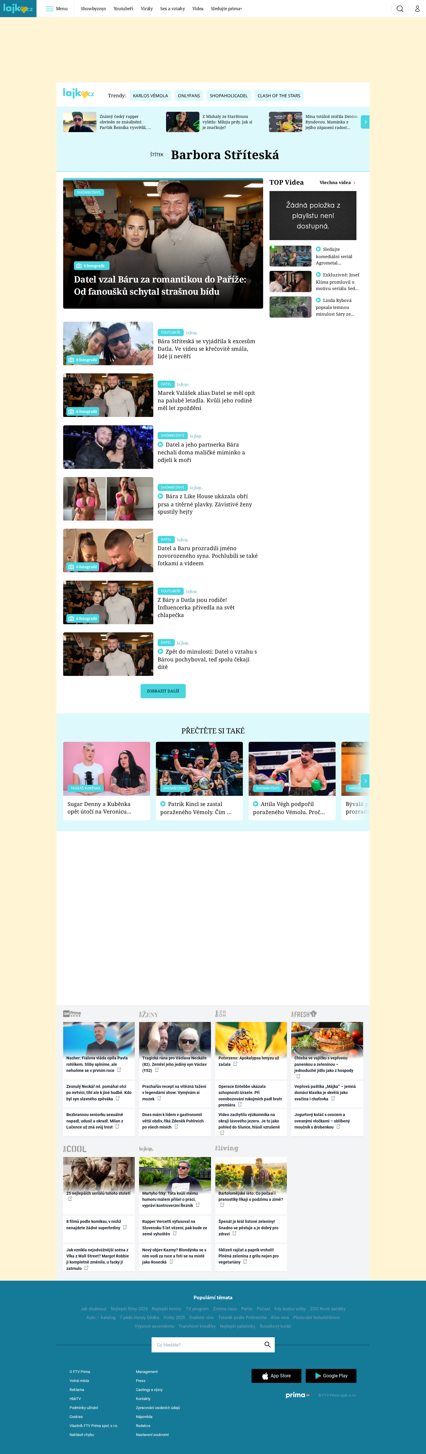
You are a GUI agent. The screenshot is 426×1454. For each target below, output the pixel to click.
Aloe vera (280, 1317)
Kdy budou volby (290, 1308)
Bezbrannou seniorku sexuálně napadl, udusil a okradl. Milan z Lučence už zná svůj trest (94, 1120)
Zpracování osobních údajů (158, 1408)
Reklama (77, 1390)
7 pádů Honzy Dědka (139, 1317)
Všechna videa (336, 182)
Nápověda (144, 1417)
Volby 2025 (174, 1317)
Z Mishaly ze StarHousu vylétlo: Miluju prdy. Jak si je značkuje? (227, 122)
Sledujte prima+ (226, 8)
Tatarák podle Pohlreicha (242, 1317)
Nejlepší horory (166, 1308)
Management (147, 1372)
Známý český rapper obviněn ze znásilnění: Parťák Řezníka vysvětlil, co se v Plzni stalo (126, 124)
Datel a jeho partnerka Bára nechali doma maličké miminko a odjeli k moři (201, 452)
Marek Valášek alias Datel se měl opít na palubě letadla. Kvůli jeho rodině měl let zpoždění (206, 400)
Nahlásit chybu (82, 1435)
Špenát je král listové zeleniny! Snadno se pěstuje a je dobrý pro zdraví (248, 1227)
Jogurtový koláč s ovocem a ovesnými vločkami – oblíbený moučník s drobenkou (322, 1120)
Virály (147, 8)
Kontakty (143, 1399)
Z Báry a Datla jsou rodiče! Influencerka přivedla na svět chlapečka (196, 607)
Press (140, 1381)
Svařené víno (201, 1317)
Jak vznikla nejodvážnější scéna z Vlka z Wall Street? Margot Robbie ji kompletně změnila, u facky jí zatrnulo (97, 1259)
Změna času (225, 1308)
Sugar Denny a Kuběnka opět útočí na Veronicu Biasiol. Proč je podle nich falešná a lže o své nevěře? (102, 808)
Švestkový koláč (275, 1326)
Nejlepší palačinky (237, 1326)
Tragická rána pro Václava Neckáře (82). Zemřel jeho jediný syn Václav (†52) (174, 1064)
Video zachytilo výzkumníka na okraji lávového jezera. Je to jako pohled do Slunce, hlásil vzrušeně (249, 1120)
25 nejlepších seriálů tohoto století (98, 1193)
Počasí (263, 1308)
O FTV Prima (80, 1372)
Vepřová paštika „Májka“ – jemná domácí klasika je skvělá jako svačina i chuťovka (325, 1092)
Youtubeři (123, 8)
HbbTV (75, 1399)
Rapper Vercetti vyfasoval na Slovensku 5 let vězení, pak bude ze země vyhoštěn (174, 1227)
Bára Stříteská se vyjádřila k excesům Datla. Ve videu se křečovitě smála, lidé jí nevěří (206, 348)
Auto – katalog (100, 1317)
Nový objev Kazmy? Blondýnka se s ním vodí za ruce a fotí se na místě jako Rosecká (174, 1256)
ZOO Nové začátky (328, 1308)
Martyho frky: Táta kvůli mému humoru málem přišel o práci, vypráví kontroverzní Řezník (170, 1199)
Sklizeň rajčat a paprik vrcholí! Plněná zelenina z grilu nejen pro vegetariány (249, 1256)
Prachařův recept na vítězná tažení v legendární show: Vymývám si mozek (174, 1092)
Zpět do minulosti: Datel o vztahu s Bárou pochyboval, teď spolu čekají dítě (207, 659)
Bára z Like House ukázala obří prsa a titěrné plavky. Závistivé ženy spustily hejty (205, 503)
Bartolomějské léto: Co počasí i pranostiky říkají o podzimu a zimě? (251, 1196)
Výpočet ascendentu (154, 1326)
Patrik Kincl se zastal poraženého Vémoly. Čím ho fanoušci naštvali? (197, 808)
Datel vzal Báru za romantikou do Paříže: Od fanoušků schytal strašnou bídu (160, 285)
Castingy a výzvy (149, 1390)
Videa (197, 8)
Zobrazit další (163, 691)
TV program (197, 1308)
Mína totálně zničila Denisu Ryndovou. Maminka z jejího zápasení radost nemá (331, 124)
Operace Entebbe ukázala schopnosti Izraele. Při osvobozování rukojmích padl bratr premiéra (250, 1095)
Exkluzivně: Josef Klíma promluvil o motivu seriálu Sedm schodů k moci (337, 285)
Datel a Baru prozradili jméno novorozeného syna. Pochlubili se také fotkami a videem (208, 555)
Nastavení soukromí (152, 1435)
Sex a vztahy (172, 8)
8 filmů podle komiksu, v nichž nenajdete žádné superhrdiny (93, 1224)
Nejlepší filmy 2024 (129, 1308)
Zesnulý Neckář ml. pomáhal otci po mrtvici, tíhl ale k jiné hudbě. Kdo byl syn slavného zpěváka (99, 1092)
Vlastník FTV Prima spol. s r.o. (94, 1426)
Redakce (143, 1426)
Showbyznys (93, 8)
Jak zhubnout (93, 1308)
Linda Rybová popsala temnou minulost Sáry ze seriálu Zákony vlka (336, 310)
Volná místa (79, 1381)
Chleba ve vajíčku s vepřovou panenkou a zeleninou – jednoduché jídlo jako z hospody (323, 1064)
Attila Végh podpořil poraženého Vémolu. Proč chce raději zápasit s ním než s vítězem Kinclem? (286, 808)
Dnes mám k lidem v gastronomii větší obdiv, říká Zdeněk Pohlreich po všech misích (173, 1120)
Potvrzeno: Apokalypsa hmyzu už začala (249, 1061)
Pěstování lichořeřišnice (316, 1317)
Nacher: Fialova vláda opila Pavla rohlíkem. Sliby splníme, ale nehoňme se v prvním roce (97, 1064)
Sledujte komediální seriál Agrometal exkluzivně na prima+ (334, 262)
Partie (246, 1308)
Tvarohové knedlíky (197, 1326)
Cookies (76, 1417)
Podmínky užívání (84, 1408)
